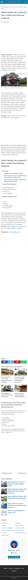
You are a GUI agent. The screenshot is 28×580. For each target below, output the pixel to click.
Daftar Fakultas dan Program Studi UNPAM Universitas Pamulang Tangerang (17, 491)
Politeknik (4, 532)
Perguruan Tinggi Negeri (7, 528)
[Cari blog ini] (26, 2)
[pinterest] (17, 361)
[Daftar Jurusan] (14, 2)
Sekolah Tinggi (5, 535)
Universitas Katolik (19, 528)
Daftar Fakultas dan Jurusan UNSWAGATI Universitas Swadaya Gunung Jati (17, 505)
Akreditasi (4, 523)
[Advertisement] (14, 39)
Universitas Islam (19, 525)
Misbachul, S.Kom (14, 550)
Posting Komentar (5, 21)
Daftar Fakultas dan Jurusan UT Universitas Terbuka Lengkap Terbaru (16, 483)
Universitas (17, 523)
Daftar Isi (11, 568)
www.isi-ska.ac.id (14, 232)
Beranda (5, 568)
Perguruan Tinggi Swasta (8, 530)
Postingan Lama (22, 473)
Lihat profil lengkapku (14, 557)
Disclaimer (14, 571)
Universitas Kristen (19, 530)
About (22, 568)
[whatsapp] (23, 361)
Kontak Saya (17, 568)
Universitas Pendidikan (20, 532)
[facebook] (4, 361)
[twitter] (11, 361)
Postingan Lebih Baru (7, 473)
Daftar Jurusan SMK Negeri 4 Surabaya (13, 173)
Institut (3, 525)
